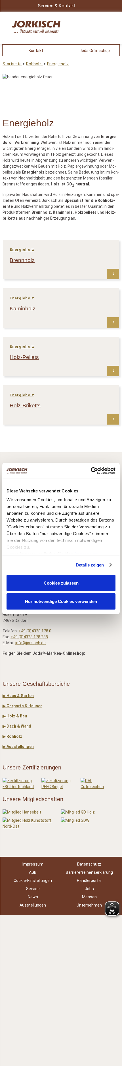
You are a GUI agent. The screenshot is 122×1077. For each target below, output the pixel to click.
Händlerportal (89, 880)
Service (33, 888)
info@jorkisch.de (30, 643)
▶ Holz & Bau (15, 716)
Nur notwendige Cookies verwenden (61, 601)
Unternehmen (89, 905)
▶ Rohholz (12, 736)
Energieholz (58, 64)
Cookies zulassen (61, 582)
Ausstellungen (33, 905)
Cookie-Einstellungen (33, 880)
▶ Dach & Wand (17, 726)
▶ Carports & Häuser (22, 706)
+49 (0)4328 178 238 (29, 637)
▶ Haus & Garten (18, 695)
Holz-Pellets (24, 357)
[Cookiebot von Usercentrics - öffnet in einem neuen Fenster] (90, 471)
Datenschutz (89, 864)
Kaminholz (22, 309)
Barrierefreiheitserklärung (89, 872)
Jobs (89, 888)
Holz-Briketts (25, 405)
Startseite (12, 64)
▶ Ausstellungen (18, 746)
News (33, 897)
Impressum (32, 864)
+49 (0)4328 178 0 (34, 631)
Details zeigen (90, 565)
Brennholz (22, 260)
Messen (89, 897)
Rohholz (34, 64)
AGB (33, 872)
